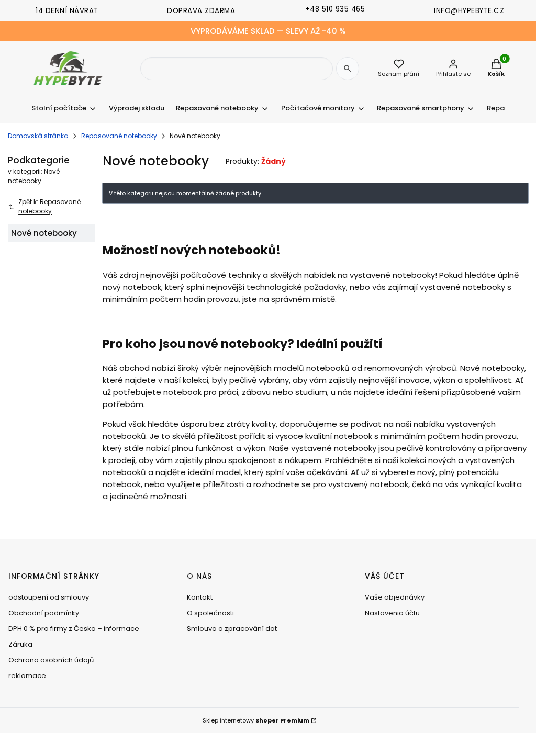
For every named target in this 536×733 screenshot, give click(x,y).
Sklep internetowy (256, 720)
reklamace (27, 676)
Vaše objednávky (395, 597)
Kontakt (200, 597)
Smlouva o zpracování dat (232, 629)
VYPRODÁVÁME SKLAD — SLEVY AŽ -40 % (268, 31)
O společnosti (210, 613)
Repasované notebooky (119, 135)
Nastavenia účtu (392, 613)
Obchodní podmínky (43, 613)
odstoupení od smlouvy (48, 597)
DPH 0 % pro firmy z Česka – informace (73, 629)
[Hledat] (347, 68)
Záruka (20, 644)
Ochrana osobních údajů (51, 660)
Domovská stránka (38, 135)
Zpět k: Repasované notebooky (49, 206)
